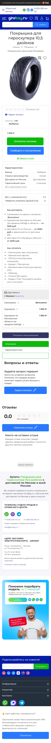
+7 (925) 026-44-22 (12, 520)
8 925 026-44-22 (41, 10)
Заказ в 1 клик (27, 158)
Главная (16, 47)
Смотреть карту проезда (15, 564)
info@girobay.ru (11, 527)
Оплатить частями (25, 141)
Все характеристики (16, 187)
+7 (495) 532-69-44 (31, 520)
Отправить (41, 666)
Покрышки (29, 47)
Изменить (19, 296)
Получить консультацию (25, 335)
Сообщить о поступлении (25, 150)
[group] (16, 109)
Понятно (25, 735)
